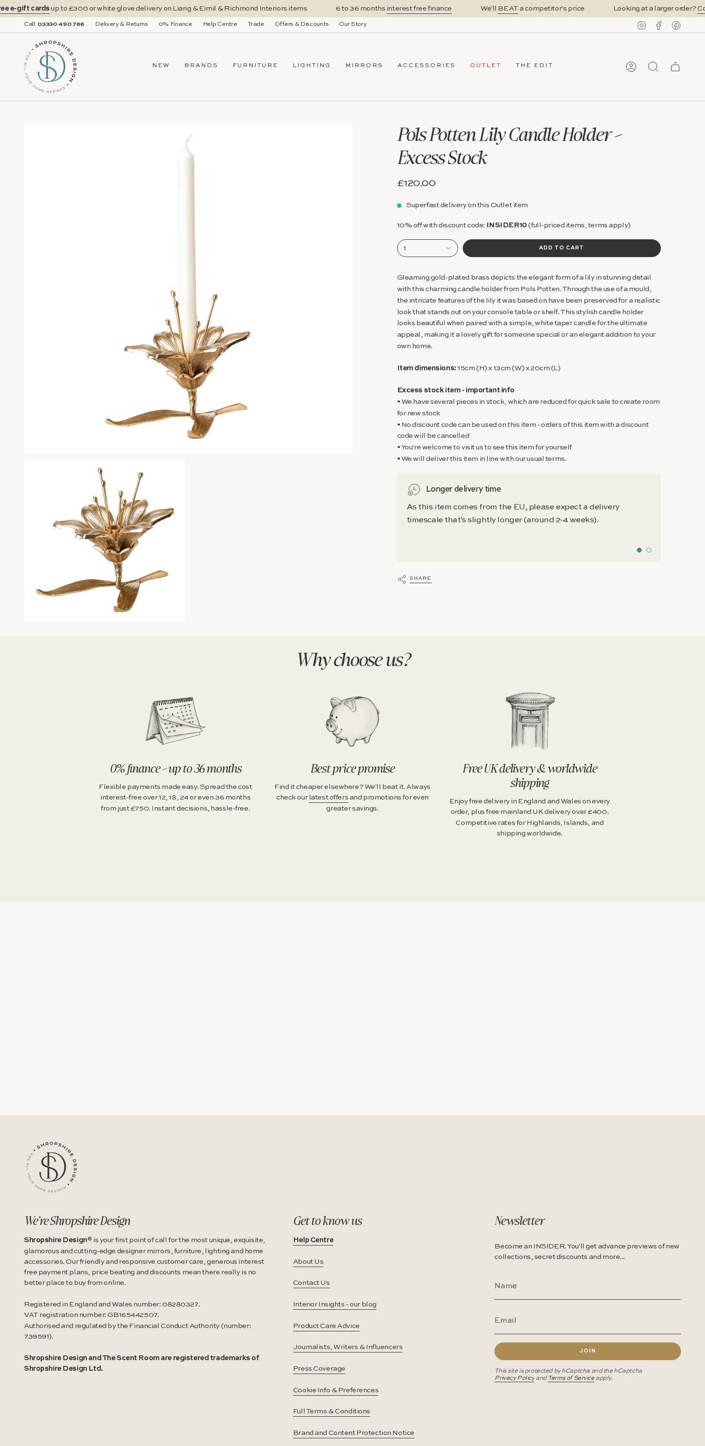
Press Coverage (319, 1368)
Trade (255, 24)
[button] (201, 66)
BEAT (508, 8)
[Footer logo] (51, 1167)
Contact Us (311, 1283)
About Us (308, 1261)
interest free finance (419, 8)
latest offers (328, 797)
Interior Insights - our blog (334, 1304)
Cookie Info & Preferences (335, 1390)
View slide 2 (648, 550)
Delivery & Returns (121, 24)
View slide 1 (639, 550)
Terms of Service (571, 1378)
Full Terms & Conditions (331, 1411)
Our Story (352, 24)
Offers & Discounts (302, 24)
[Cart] (675, 67)
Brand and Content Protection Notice (353, 1433)
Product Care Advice (326, 1326)
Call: (54, 24)
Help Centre (220, 24)
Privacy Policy (514, 1378)
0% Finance (175, 24)
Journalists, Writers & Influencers (348, 1347)
